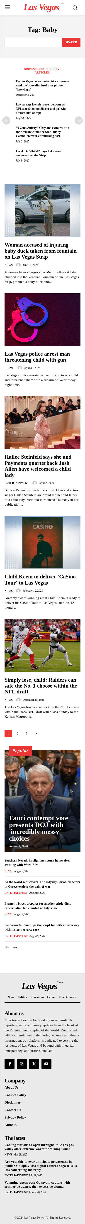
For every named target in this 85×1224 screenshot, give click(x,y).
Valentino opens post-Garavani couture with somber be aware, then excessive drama (37, 1184)
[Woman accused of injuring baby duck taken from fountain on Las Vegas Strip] (42, 210)
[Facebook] (10, 1064)
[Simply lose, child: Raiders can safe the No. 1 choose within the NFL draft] (42, 645)
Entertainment (17, 483)
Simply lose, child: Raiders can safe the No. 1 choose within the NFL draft (41, 686)
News (9, 265)
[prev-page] (6, 120)
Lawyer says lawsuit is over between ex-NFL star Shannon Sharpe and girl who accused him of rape (41, 108)
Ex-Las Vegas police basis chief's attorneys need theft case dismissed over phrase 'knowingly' (42, 85)
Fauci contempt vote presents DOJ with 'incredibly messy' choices (38, 828)
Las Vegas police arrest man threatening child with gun (37, 357)
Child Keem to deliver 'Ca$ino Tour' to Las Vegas (40, 579)
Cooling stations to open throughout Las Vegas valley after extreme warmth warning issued (39, 1147)
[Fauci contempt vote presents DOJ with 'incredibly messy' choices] (42, 801)
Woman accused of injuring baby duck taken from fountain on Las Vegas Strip (41, 251)
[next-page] (79, 120)
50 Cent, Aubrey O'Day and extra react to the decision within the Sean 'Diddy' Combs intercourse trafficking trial (42, 132)
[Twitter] (34, 1064)
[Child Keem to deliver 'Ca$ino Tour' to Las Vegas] (42, 542)
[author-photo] (19, 265)
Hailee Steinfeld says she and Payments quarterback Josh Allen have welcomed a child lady (38, 466)
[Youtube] (46, 1064)
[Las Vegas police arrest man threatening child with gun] (42, 320)
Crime (9, 368)
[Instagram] (22, 1064)
